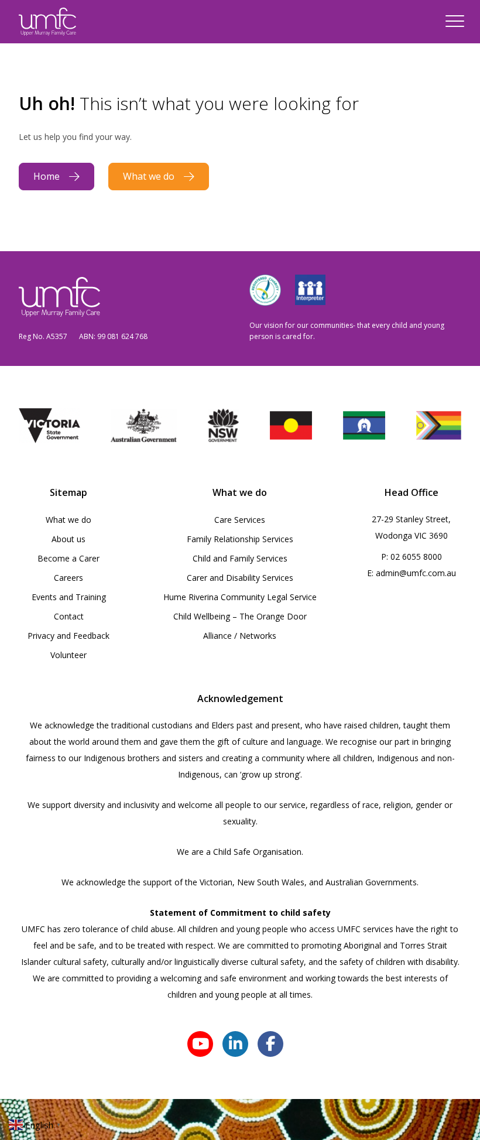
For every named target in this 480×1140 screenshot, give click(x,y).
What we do (148, 176)
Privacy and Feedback (68, 635)
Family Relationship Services (240, 539)
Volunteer (68, 654)
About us (68, 539)
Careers (68, 577)
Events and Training (69, 596)
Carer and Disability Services (240, 577)
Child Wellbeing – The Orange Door (240, 616)
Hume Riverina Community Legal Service (240, 596)
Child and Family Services (240, 558)
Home (46, 176)
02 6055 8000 (416, 556)
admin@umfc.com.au (416, 572)
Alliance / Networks (239, 635)
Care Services (239, 519)
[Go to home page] (47, 22)
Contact (69, 616)
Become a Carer (68, 558)
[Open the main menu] (455, 21)
